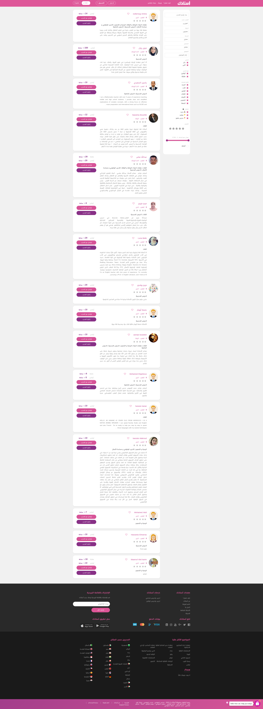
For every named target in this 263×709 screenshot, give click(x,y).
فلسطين (106, 645)
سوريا (88, 680)
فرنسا (88, 661)
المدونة (188, 613)
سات (171, 650)
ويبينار (160, 3)
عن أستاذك (186, 601)
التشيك (87, 669)
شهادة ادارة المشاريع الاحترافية (183, 646)
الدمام (128, 656)
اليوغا (188, 654)
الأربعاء (183, 97)
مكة (128, 660)
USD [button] (86, 3)
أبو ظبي (127, 671)
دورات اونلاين (152, 3)
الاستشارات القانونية (148, 657)
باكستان (87, 645)
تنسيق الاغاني (185, 657)
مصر (107, 649)
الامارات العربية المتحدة (120, 664)
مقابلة (183, 77)
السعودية (125, 645)
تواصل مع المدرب (86, 18)
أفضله (183, 146)
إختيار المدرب (86, 23)
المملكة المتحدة (85, 649)
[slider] (188, 140)
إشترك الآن (100, 610)
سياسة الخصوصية (124, 705)
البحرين (106, 665)
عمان (107, 661)
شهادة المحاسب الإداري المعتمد (147, 646)
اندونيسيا (87, 676)
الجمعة (183, 103)
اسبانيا (88, 672)
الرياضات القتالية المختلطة (164, 661)
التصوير (152, 661)
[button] (177, 23)
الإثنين (183, 91)
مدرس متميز (180, 118)
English (77, 3)
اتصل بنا (187, 607)
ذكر (184, 63)
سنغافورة (87, 657)
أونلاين (183, 73)
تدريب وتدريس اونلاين (153, 601)
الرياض (128, 649)
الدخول (112, 3)
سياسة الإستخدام (93, 703)
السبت (183, 85)
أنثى (184, 65)
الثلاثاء (183, 94)
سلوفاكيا (87, 665)
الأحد (183, 88)
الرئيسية (127, 703)
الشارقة (127, 675)
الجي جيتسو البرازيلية (148, 650)
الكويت (125, 682)
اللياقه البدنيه (150, 654)
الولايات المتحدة (85, 653)
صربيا (107, 672)
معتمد (182, 115)
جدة (128, 652)
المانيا (107, 676)
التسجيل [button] (101, 3)
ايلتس (188, 664)
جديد (182, 112)
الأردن (126, 686)
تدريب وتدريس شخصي (153, 598)
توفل (170, 657)
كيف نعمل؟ (167, 3)
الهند (107, 657)
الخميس (183, 100)
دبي (128, 667)
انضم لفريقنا (186, 604)
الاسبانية (169, 664)
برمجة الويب (186, 661)
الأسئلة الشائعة (185, 610)
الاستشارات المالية (184, 650)
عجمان (128, 678)
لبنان (107, 653)
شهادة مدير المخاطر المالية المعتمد (164, 646)
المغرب (106, 669)
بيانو (171, 654)
